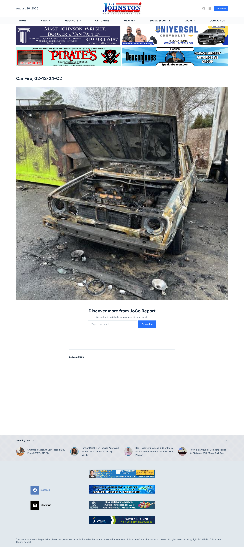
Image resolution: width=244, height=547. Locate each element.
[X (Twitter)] (210, 8)
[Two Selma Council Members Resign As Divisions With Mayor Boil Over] (182, 451)
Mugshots (71, 20)
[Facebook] (203, 8)
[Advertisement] (203, 489)
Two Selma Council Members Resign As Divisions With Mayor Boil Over (207, 451)
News (44, 20)
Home (22, 20)
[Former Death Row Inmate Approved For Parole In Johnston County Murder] (74, 451)
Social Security (160, 20)
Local (188, 20)
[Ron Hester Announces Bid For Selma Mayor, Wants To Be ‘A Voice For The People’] (128, 451)
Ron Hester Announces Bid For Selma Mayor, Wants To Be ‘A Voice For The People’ (154, 451)
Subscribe (221, 8)
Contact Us (217, 20)
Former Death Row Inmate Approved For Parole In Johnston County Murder (100, 451)
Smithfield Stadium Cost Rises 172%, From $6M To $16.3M (46, 451)
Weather (129, 20)
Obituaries (102, 20)
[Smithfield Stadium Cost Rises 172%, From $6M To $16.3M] (20, 451)
